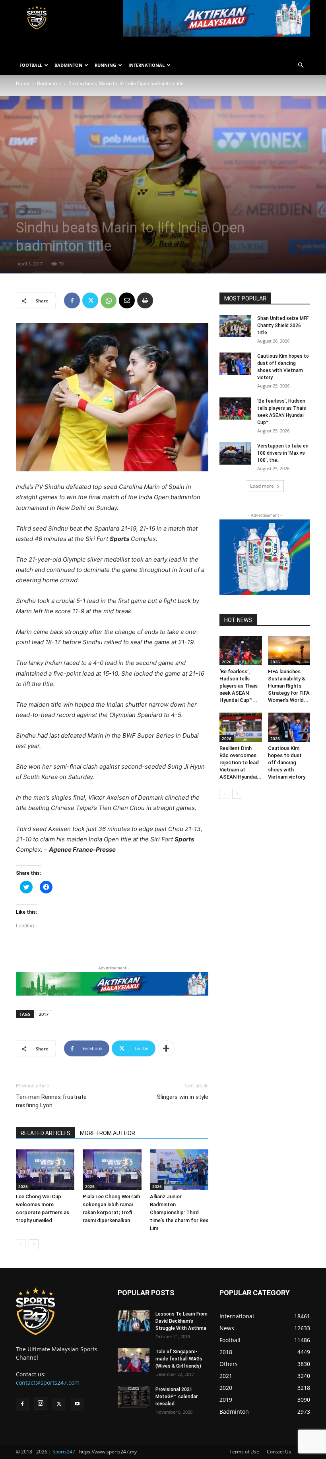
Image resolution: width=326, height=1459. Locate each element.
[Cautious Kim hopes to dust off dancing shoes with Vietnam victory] (235, 364)
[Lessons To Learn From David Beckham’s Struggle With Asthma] (133, 1320)
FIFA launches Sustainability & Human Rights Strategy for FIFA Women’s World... (289, 685)
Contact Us (279, 1451)
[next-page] (34, 1244)
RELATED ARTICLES (45, 1133)
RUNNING (105, 65)
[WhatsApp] (108, 300)
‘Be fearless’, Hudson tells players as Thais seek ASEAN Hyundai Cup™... (238, 685)
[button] (300, 65)
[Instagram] (40, 1403)
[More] (166, 1048)
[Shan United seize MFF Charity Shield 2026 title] (235, 326)
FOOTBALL (30, 65)
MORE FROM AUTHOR (107, 1133)
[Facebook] (72, 300)
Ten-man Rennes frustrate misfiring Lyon (51, 1101)
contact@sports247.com (48, 1382)
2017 (44, 1014)
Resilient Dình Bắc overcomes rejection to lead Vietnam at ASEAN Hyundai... (240, 762)
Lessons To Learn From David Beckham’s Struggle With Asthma (181, 1321)
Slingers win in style (182, 1097)
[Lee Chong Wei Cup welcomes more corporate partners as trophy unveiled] (45, 1169)
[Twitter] (90, 300)
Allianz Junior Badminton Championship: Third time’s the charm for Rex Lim (179, 1212)
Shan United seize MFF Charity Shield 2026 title (283, 325)
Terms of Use (244, 1451)
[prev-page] (21, 1244)
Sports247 (63, 1451)
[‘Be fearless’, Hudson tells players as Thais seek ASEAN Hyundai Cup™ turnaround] (235, 408)
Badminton (49, 83)
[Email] (127, 300)
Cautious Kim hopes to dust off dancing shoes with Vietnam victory (286, 762)
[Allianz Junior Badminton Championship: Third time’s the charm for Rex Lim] (179, 1169)
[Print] (145, 300)
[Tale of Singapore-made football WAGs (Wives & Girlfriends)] (133, 1360)
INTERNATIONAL (146, 65)
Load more (262, 485)
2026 (23, 1186)
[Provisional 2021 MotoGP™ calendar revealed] (133, 1397)
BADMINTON (68, 65)
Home (22, 83)
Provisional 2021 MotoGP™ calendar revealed (176, 1397)
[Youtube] (77, 1404)
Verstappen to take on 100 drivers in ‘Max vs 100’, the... (283, 453)
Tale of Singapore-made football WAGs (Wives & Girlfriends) (178, 1359)
